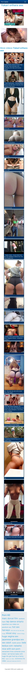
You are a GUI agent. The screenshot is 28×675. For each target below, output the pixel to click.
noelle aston (16, 643)
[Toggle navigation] (25, 2)
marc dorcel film (10, 618)
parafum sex (6, 627)
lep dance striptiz (15, 621)
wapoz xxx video (10, 658)
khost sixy (11, 633)
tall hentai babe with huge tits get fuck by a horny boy (12, 656)
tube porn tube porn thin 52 (14, 661)
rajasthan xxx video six (10, 624)
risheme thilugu (20, 633)
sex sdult (6, 642)
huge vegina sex (10, 636)
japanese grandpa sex (13, 639)
